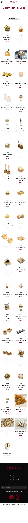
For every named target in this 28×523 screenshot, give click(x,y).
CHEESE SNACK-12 (7, 273)
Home (9, 11)
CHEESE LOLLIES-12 (7, 295)
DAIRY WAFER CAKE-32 (7, 362)
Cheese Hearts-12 (7, 246)
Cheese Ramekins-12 (7, 340)
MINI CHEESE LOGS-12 (20, 202)
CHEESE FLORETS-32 (21, 247)
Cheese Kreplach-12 (21, 409)
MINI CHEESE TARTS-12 (7, 226)
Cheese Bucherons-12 (7, 83)
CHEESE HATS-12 (21, 269)
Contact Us (14, 480)
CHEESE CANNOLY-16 (20, 340)
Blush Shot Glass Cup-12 (7, 107)
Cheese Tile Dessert (21, 61)
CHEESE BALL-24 (21, 226)
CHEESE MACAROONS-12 (21, 295)
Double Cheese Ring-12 (7, 61)
